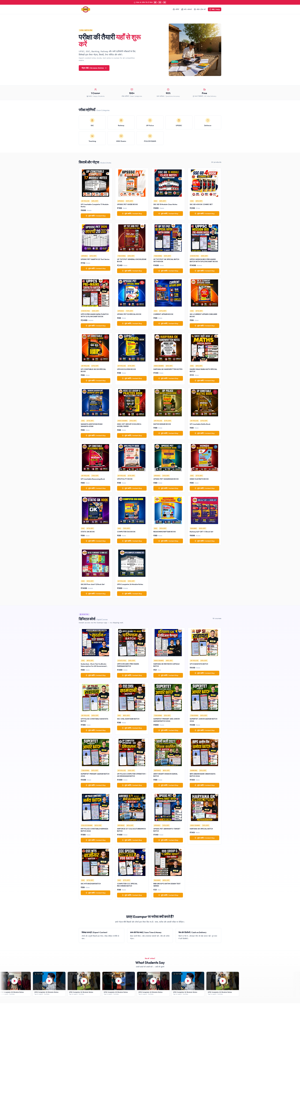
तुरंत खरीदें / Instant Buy (97, 216)
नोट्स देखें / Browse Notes (93, 68)
